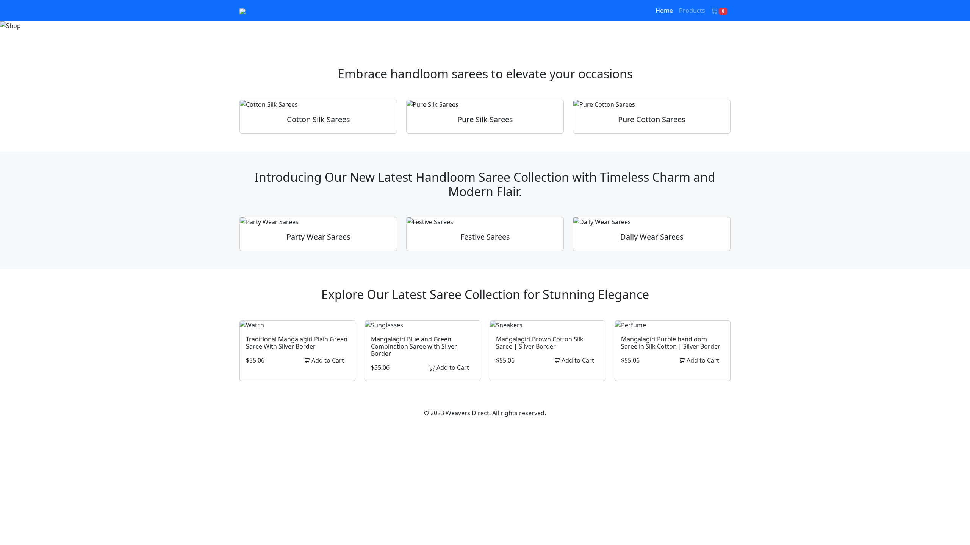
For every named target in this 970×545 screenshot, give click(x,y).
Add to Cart (327, 360)
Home (664, 10)
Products (692, 10)
